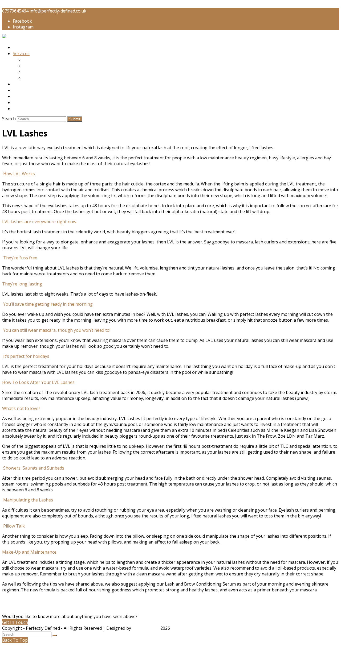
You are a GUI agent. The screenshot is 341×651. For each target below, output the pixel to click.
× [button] (3, 646)
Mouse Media (145, 628)
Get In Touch (15, 622)
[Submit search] (54, 635)
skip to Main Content (23, 5)
